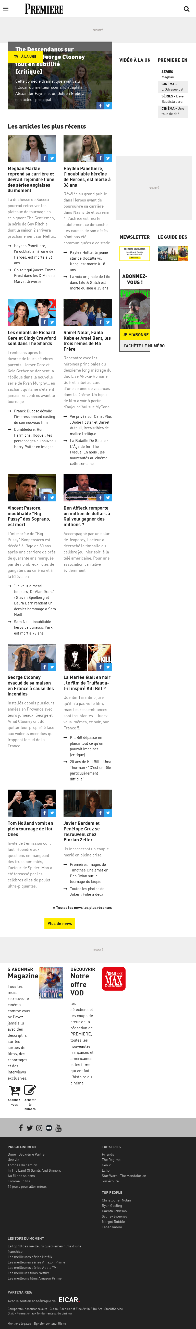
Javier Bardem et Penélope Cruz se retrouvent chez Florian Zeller (82, 831)
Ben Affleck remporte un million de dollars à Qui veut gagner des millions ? (87, 516)
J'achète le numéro (136, 345)
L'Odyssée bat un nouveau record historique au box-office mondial (172, 87)
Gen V (106, 1165)
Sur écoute (110, 1181)
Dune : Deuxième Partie (26, 1154)
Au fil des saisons (21, 1175)
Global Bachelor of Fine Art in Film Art (76, 1309)
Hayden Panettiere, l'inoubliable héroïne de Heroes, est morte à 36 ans (87, 177)
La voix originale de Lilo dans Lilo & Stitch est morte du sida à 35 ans (90, 282)
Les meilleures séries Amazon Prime (36, 1262)
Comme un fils (19, 1181)
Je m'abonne (136, 334)
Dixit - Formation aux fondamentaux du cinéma (40, 1313)
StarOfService (113, 1309)
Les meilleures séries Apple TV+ (33, 1267)
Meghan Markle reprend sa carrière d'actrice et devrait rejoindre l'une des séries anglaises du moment (171, 75)
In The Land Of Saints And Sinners (34, 1170)
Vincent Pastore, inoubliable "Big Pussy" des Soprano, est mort (29, 516)
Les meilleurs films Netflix (28, 1273)
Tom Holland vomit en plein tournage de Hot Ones (30, 828)
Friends (108, 1154)
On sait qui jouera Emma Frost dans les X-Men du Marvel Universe (35, 276)
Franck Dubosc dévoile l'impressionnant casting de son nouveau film (34, 417)
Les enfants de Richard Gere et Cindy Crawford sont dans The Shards (32, 338)
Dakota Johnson (114, 1211)
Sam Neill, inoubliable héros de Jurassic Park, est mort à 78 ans (34, 627)
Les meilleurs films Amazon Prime (35, 1278)
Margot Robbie (113, 1221)
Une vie (13, 1159)
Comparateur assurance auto (27, 1309)
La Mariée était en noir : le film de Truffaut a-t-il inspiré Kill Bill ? (87, 683)
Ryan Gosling (112, 1205)
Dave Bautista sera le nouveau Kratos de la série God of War (172, 100)
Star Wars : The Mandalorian (124, 1175)
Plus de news (59, 923)
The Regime (111, 1159)
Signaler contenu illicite (49, 1323)
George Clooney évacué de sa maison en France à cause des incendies (31, 686)
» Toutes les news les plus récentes (82, 907)
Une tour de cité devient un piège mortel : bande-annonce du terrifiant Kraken (173, 112)
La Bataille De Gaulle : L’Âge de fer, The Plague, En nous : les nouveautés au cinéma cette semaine (89, 452)
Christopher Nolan (116, 1200)
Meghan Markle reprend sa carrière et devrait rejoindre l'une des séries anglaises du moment (31, 179)
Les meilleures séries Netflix (30, 1257)
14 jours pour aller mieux (27, 1186)
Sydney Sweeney (114, 1216)
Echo (105, 1170)
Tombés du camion (22, 1165)
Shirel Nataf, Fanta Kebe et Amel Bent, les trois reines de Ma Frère (87, 341)
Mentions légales (19, 1323)
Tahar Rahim (112, 1227)
